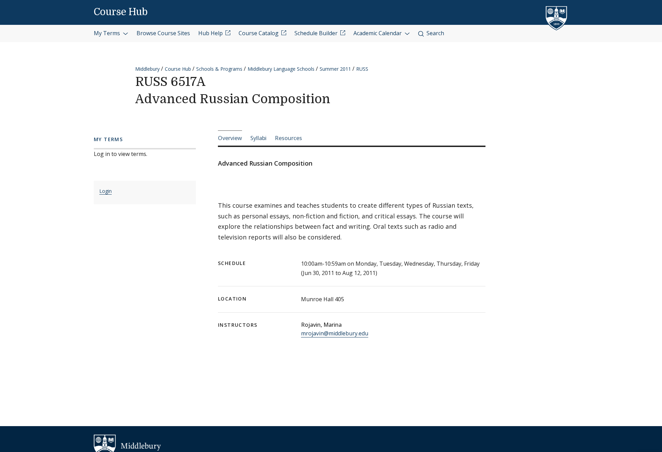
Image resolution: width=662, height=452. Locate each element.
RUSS (362, 69)
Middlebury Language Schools (281, 69)
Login (105, 191)
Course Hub (121, 12)
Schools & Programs (219, 69)
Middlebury (147, 69)
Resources (288, 138)
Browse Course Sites (163, 33)
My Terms (107, 33)
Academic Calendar (378, 33)
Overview (230, 138)
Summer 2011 (335, 69)
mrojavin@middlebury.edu (334, 333)
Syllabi (258, 138)
